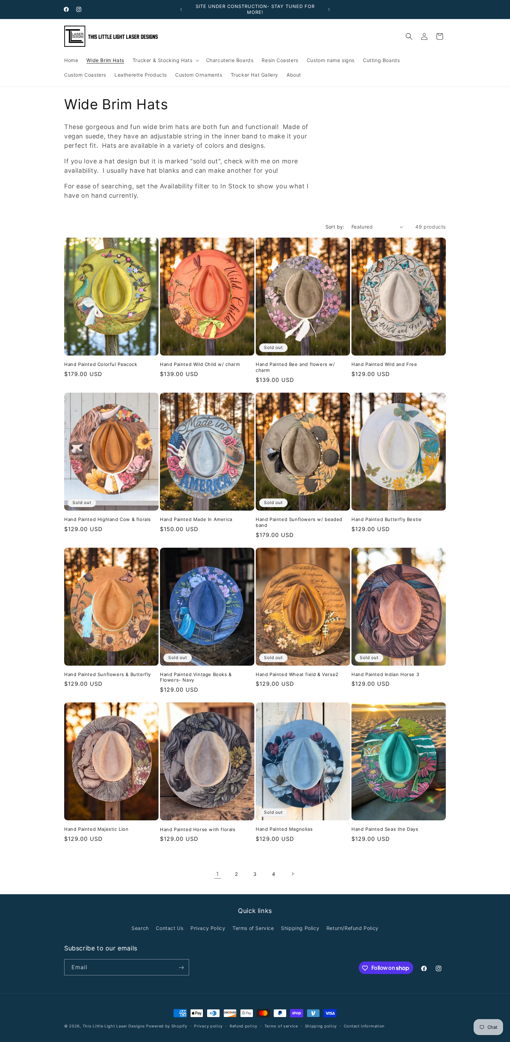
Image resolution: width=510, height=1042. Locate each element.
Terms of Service (253, 928)
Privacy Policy (207, 928)
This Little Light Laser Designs (114, 1026)
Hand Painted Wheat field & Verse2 (297, 674)
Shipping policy (321, 1025)
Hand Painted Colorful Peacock (100, 364)
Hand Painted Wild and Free (384, 364)
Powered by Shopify (166, 1026)
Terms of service (281, 1025)
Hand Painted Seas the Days (384, 829)
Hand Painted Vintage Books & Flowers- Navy (196, 677)
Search (140, 928)
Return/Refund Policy (352, 928)
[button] (165, 60)
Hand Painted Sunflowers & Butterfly (107, 674)
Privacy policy (208, 1025)
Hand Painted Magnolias (284, 829)
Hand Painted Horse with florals (198, 829)
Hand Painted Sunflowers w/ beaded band (299, 522)
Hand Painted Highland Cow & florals (107, 519)
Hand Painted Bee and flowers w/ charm (295, 367)
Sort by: (335, 227)
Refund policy (243, 1025)
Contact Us (169, 928)
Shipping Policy (300, 928)
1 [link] (217, 873)
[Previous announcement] (181, 9)
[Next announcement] (329, 9)
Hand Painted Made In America (196, 519)
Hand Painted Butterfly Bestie (386, 519)
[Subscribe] (181, 967)
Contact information (364, 1025)
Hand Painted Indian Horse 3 (385, 674)
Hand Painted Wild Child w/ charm (200, 364)
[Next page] (292, 873)
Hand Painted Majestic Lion (96, 829)
